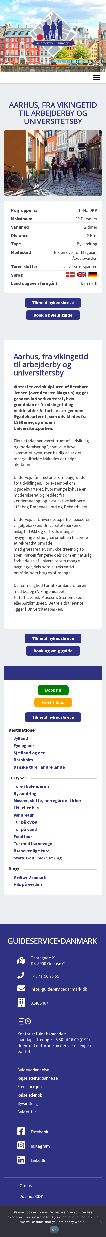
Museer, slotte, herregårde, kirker (47, 800)
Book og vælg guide (53, 315)
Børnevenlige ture (32, 851)
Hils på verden (28, 884)
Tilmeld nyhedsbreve (53, 302)
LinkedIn (38, 1160)
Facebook (39, 1132)
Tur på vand (25, 829)
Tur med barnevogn (33, 843)
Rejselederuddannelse (37, 1078)
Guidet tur (26, 1112)
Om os (26, 1185)
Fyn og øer (24, 745)
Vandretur (24, 815)
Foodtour (23, 836)
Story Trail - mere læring (38, 858)
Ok (54, 1230)
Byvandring (25, 793)
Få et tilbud (53, 702)
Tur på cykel (25, 822)
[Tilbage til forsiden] (53, 36)
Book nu (53, 690)
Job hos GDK (31, 1196)
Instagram (40, 1146)
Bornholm (23, 760)
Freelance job (29, 1086)
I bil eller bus (26, 808)
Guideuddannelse (33, 1070)
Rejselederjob (29, 1095)
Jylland (21, 738)
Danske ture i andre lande (39, 767)
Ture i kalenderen (31, 786)
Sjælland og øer (29, 753)
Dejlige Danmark (30, 877)
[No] (99, 1221)
